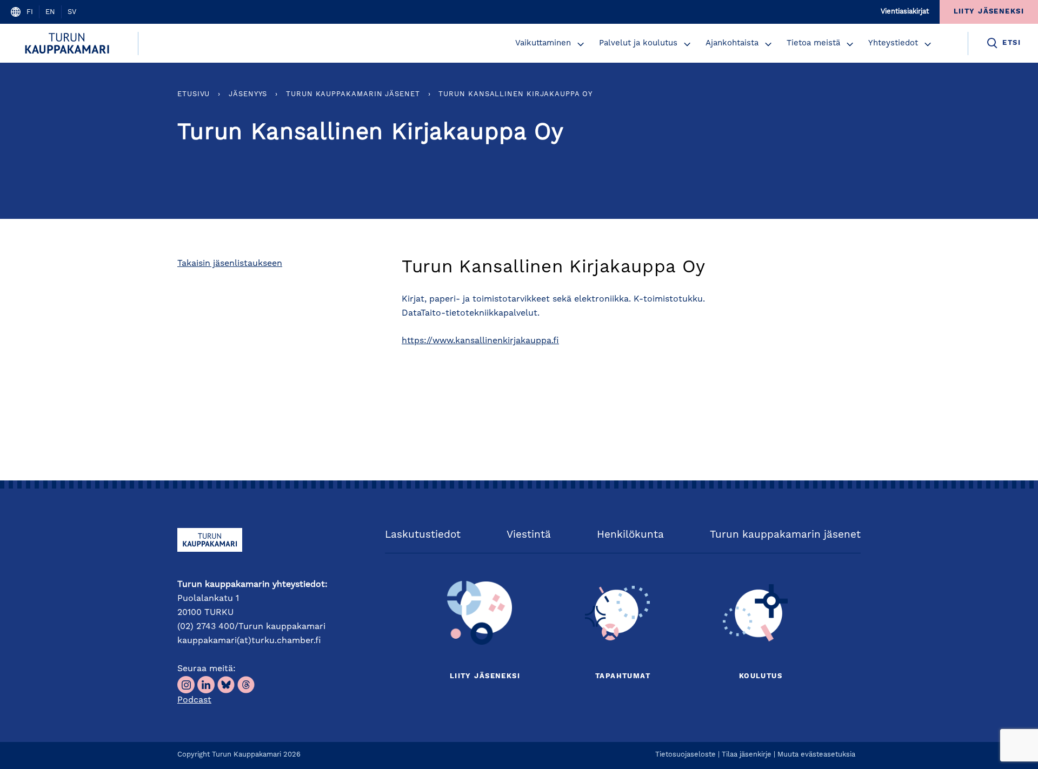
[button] (580, 44)
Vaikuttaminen (543, 43)
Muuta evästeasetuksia (816, 754)
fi (29, 12)
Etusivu (193, 94)
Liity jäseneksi (485, 676)
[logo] (69, 43)
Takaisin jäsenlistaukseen (229, 263)
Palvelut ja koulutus (638, 43)
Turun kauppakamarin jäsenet (353, 94)
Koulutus (760, 676)
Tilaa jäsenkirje (746, 754)
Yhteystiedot (893, 43)
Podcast (194, 700)
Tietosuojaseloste (685, 754)
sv (72, 12)
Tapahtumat (622, 676)
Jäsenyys (248, 94)
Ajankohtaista (732, 43)
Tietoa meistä (813, 43)
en (50, 12)
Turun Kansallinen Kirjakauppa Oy (515, 94)
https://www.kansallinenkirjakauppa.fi (480, 341)
